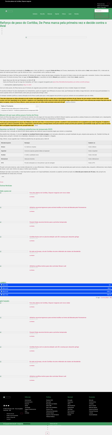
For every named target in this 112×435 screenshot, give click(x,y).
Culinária (35, 14)
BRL (111, 297)
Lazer (70, 14)
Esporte (57, 14)
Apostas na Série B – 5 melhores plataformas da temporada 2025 (20, 110)
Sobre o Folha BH (101, 7)
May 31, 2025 (27, 85)
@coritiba (56, 82)
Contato (9, 419)
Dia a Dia (42, 14)
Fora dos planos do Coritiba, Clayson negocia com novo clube (50, 193)
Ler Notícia (32, 196)
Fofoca (64, 14)
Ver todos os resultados (103, 17)
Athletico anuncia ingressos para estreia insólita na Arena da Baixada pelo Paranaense (58, 207)
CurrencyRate (105, 297)
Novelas (77, 14)
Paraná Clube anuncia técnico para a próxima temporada (48, 222)
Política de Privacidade (103, 5)
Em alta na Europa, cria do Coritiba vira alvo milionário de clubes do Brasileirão (55, 251)
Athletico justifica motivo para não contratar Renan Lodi (48, 266)
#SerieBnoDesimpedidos (66, 82)
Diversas (50, 14)
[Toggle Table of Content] (36, 106)
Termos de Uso (101, 3)
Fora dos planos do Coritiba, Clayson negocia (18, 1)
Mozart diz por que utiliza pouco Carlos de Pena (15, 108)
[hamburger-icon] (108, 3)
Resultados (99, 14)
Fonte (1, 182)
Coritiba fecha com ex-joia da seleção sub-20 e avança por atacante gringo (54, 237)
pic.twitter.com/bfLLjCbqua (81, 82)
